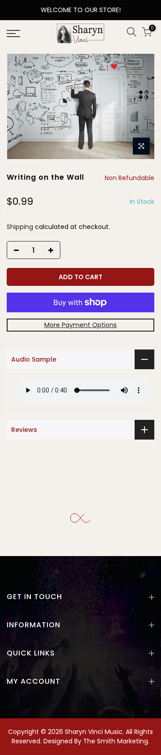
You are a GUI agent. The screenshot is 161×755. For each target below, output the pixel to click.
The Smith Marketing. (116, 741)
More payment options (80, 324)
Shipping (20, 226)
